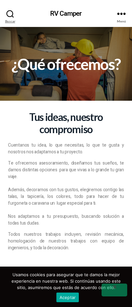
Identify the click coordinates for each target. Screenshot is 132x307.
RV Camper (66, 13)
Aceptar (68, 297)
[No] (114, 290)
